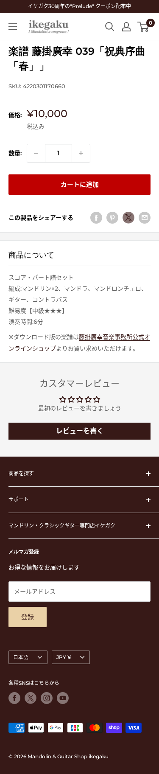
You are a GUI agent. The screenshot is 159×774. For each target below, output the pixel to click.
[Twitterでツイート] (128, 218)
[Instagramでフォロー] (47, 698)
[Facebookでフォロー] (14, 698)
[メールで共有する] (145, 218)
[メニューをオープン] (12, 26)
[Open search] (109, 26)
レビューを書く (79, 431)
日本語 (20, 657)
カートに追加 (80, 184)
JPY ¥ (63, 657)
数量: (15, 153)
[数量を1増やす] (81, 153)
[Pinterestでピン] (112, 218)
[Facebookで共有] (96, 218)
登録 (27, 617)
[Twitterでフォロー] (30, 698)
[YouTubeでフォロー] (63, 698)
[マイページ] (126, 26)
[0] (143, 27)
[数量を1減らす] (36, 153)
